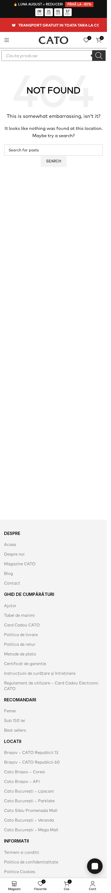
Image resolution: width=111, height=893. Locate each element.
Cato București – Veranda (29, 820)
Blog (8, 573)
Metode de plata (20, 654)
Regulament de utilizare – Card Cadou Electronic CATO (51, 685)
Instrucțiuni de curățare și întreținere (39, 673)
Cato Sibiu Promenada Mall (30, 810)
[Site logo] (53, 39)
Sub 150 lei (14, 720)
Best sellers (15, 730)
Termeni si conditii (21, 852)
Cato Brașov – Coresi (24, 771)
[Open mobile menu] (6, 40)
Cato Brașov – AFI (22, 781)
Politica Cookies (19, 871)
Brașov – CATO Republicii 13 (31, 752)
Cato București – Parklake (29, 800)
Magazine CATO (20, 563)
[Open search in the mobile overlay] (53, 55)
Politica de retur (19, 644)
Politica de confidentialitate (31, 862)
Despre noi (14, 554)
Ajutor (10, 605)
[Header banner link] (53, 25)
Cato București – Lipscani (29, 791)
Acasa (10, 544)
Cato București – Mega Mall (31, 829)
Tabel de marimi (19, 615)
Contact (12, 583)
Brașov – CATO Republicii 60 (32, 762)
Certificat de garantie (25, 663)
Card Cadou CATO (22, 625)
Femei (10, 710)
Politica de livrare (21, 634)
